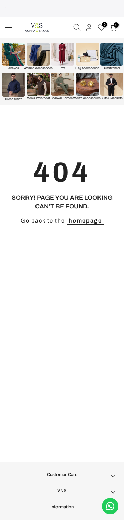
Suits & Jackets (112, 98)
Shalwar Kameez (62, 98)
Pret (62, 68)
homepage (85, 221)
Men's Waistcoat (38, 98)
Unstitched (112, 68)
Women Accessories (38, 68)
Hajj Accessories (87, 68)
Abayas (13, 68)
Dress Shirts (13, 99)
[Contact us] (110, 506)
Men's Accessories (87, 98)
